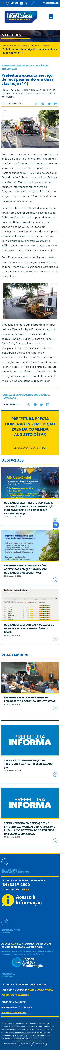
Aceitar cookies (39, 1043)
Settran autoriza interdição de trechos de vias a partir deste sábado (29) (28, 764)
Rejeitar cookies (25, 1043)
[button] (51, 16)
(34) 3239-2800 (40, 381)
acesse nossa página (40, 990)
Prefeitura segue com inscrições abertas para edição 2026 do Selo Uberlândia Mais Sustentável (25, 569)
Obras (7, 66)
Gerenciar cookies (10, 1043)
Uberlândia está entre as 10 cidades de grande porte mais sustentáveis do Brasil (29, 628)
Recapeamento (22, 66)
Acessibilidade (51, 3)
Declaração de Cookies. (22, 1039)
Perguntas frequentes (15, 995)
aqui (26, 890)
